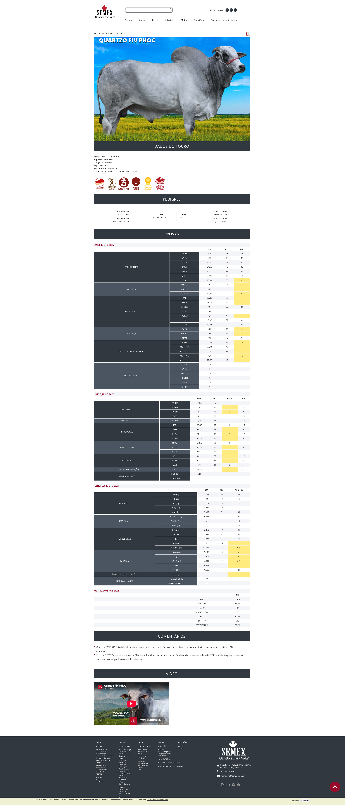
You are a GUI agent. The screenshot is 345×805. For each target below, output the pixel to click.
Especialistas (100, 768)
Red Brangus (124, 769)
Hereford (122, 762)
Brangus (122, 758)
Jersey (140, 754)
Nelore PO (123, 791)
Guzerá (140, 768)
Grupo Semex (101, 752)
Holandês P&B (143, 752)
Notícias (161, 749)
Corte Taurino (124, 746)
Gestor (98, 779)
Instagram (231, 10)
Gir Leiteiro (142, 761)
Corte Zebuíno (124, 784)
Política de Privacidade (104, 756)
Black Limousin (125, 752)
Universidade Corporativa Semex (171, 766)
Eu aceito (305, 801)
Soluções (169, 20)
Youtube (235, 10)
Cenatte (181, 748)
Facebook (227, 10)
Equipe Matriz (101, 765)
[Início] (105, 6)
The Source (100, 781)
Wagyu (121, 782)
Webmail (99, 777)
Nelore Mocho (124, 794)
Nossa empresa (101, 749)
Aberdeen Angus (125, 749)
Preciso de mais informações (157, 800)
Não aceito (295, 801)
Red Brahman (124, 771)
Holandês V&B (143, 749)
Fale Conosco (101, 754)
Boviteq (181, 746)
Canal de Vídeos (164, 759)
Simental (122, 780)
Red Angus (123, 767)
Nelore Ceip (123, 789)
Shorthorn (123, 777)
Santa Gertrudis (125, 773)
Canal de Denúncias (103, 760)
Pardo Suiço (142, 756)
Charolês (122, 760)
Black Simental (124, 754)
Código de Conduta (103, 758)
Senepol (122, 775)
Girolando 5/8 (143, 765)
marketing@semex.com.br (232, 776)
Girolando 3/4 (143, 763)
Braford (122, 756)
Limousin (122, 765)
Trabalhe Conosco (103, 772)
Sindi (121, 796)
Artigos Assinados (165, 754)
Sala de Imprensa (165, 752)
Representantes (101, 770)
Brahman (122, 787)
